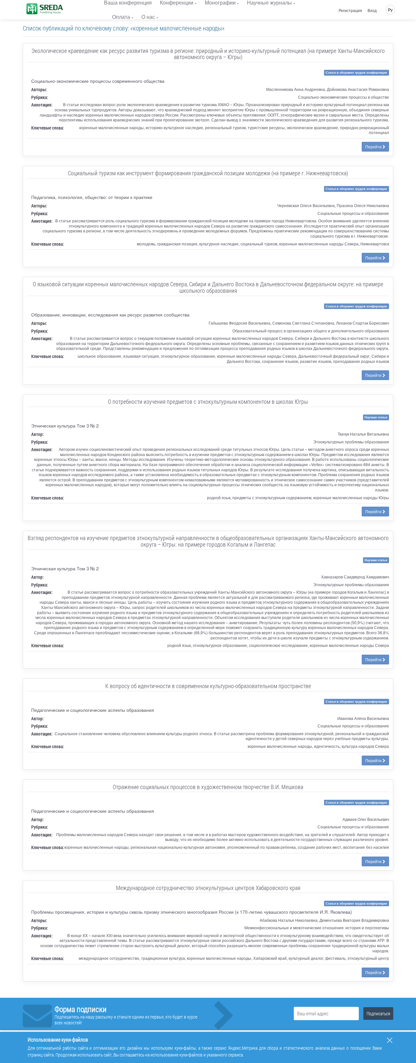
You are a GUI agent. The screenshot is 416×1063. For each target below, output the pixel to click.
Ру (390, 9)
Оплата (121, 16)
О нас (148, 16)
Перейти (374, 146)
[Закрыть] (389, 1040)
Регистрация (350, 10)
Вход (372, 10)
